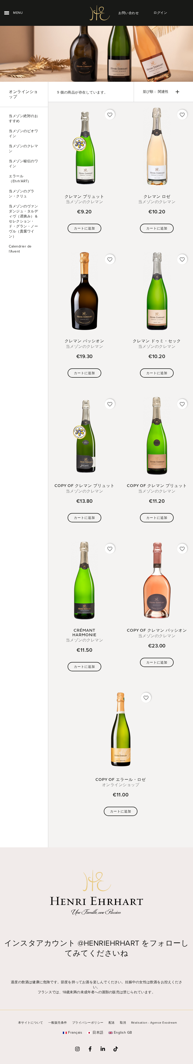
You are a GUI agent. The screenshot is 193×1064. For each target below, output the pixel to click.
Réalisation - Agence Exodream (154, 1022)
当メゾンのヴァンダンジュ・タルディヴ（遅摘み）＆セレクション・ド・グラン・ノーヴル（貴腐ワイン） (23, 221)
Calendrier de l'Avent (20, 249)
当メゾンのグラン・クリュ (21, 194)
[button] (128, 13)
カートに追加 (84, 228)
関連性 (161, 92)
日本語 (98, 1032)
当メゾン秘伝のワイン (23, 163)
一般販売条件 (57, 1022)
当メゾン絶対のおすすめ (23, 118)
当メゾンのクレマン (23, 148)
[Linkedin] (103, 1049)
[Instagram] (77, 1049)
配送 (112, 1022)
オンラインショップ (23, 94)
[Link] (116, 1049)
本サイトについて (30, 1022)
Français (75, 1032)
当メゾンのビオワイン (23, 133)
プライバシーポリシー (88, 1022)
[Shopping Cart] (181, 13)
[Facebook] (90, 1049)
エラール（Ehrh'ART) (19, 179)
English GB (123, 1032)
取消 (123, 1022)
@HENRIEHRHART (108, 943)
